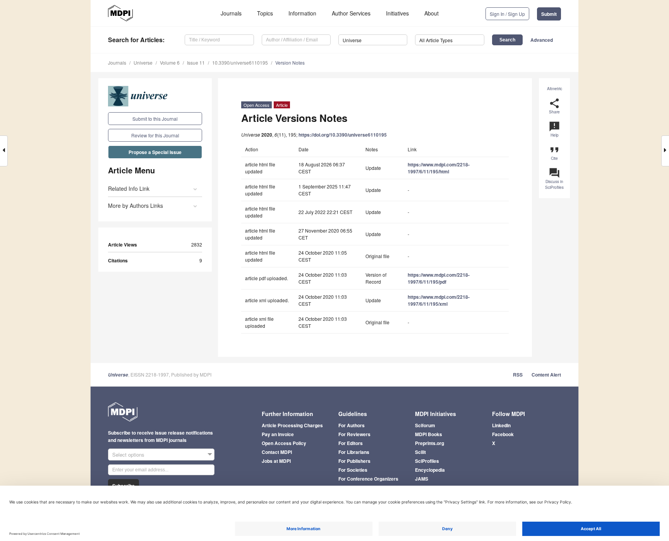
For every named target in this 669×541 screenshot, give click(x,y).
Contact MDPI (277, 452)
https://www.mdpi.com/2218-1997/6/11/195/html (439, 168)
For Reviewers (354, 434)
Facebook (503, 434)
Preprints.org (429, 443)
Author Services (351, 13)
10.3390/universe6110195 (240, 62)
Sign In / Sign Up (507, 13)
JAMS (421, 478)
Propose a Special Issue (155, 152)
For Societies (352, 469)
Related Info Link (128, 188)
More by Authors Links (135, 205)
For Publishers (354, 460)
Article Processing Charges (292, 425)
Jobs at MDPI (276, 460)
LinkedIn (501, 425)
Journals (231, 13)
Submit (549, 13)
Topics (265, 13)
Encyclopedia (430, 469)
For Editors (350, 443)
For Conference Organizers (368, 478)
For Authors (351, 425)
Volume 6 (170, 62)
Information (302, 13)
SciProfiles (427, 460)
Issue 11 (196, 62)
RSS (518, 374)
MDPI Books (428, 434)
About (431, 13)
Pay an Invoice (278, 434)
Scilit (420, 452)
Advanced (541, 39)
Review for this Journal (155, 135)
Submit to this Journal (155, 118)
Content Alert (546, 374)
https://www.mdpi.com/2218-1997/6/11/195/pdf (439, 278)
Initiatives (397, 13)
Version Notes (290, 62)
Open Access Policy (284, 443)
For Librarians (353, 452)
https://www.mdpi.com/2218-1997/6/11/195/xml (439, 300)
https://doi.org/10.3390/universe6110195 (342, 134)
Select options (128, 454)
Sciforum (425, 425)
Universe (143, 62)
